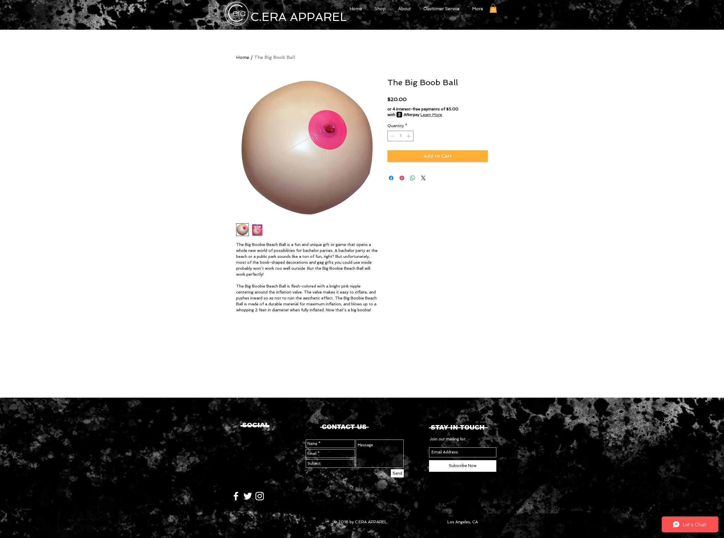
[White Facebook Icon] (236, 496)
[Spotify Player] (261, 451)
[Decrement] (391, 136)
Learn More (431, 114)
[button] (493, 8)
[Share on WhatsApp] (412, 178)
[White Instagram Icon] (259, 496)
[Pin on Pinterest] (401, 178)
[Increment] (409, 136)
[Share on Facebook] (391, 178)
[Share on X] (423, 178)
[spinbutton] (400, 136)
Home (242, 57)
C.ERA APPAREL (298, 17)
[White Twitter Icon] (247, 496)
